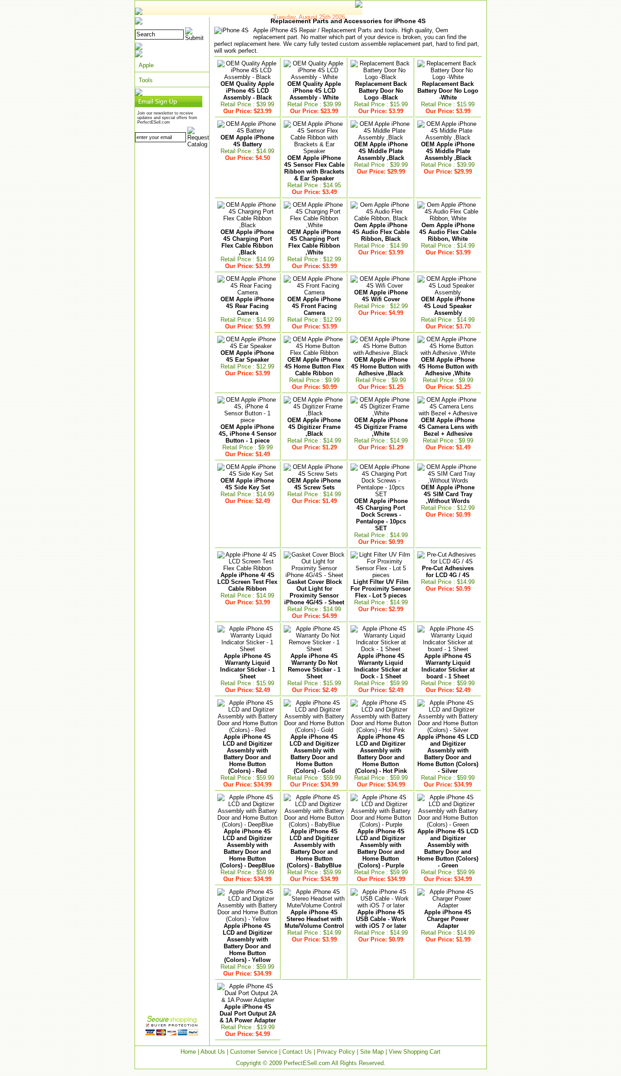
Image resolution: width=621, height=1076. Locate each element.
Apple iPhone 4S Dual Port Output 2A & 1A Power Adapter (248, 1013)
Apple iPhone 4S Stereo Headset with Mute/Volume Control (314, 919)
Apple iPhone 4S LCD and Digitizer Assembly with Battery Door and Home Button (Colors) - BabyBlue (314, 848)
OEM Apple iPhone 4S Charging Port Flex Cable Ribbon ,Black (247, 242)
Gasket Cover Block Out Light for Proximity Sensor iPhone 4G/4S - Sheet (314, 592)
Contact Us (297, 1051)
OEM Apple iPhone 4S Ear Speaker (247, 356)
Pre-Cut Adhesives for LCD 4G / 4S (448, 571)
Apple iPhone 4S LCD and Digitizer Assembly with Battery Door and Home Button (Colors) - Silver (447, 753)
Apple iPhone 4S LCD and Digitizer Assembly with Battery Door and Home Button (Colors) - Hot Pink (381, 753)
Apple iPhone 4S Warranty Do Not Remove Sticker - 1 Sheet (314, 666)
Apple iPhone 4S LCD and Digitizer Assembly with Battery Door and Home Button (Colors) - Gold (314, 753)
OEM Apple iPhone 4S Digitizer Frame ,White (381, 427)
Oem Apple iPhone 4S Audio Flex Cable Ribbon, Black (381, 232)
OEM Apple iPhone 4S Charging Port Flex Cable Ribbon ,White (314, 242)
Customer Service (253, 1051)
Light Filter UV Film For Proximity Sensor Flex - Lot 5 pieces (381, 588)
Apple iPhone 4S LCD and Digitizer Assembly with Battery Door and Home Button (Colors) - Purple (381, 848)
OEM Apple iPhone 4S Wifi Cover (381, 296)
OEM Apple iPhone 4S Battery (247, 141)
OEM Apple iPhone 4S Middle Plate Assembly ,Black (381, 151)
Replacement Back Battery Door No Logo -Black (381, 90)
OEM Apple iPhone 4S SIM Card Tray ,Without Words (448, 494)
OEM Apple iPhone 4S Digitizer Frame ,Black (314, 427)
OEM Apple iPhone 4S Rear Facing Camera (247, 306)
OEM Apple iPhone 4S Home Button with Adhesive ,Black (381, 366)
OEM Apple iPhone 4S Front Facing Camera (314, 306)
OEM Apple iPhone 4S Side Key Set (247, 484)
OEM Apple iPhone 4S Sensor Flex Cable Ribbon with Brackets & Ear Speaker (314, 168)
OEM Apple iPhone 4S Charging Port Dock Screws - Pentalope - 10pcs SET (381, 515)
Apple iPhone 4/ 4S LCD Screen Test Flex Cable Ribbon (247, 582)
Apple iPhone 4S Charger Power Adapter (447, 919)
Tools (146, 80)
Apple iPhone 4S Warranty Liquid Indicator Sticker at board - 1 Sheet (448, 666)
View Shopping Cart (415, 1051)
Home (188, 1051)
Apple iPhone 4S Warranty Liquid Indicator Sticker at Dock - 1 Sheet (380, 666)
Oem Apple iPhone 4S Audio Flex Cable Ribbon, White (447, 232)
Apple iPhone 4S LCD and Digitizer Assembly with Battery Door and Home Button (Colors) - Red (247, 753)
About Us (212, 1051)
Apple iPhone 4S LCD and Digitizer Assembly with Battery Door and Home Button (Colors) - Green (447, 848)
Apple (146, 65)
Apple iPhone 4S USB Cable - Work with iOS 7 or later (381, 919)
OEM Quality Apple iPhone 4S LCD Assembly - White (314, 90)
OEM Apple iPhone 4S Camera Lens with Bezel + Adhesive (448, 427)
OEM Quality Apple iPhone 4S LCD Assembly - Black (247, 90)
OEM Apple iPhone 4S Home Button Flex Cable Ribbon (314, 366)
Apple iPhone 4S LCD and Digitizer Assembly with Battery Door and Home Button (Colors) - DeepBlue (247, 848)
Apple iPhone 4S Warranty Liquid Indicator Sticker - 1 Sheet (247, 666)
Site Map (372, 1051)
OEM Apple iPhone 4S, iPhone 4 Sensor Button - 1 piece (247, 433)
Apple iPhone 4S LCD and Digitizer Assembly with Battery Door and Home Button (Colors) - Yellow (247, 942)
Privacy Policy (336, 1051)
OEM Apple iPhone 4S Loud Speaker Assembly (448, 306)
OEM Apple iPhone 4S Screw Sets (314, 484)
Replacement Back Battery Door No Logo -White (447, 90)
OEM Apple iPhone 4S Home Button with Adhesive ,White (448, 366)
